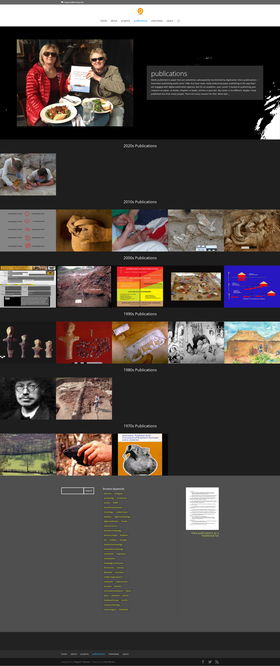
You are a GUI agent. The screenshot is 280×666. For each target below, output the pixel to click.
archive (107, 502)
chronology (108, 512)
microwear (119, 572)
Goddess (113, 540)
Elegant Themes (82, 661)
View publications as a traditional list (205, 534)
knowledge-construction (113, 563)
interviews (157, 21)
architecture (122, 498)
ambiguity (118, 493)
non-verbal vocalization (113, 591)
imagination (121, 553)
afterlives (108, 493)
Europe (124, 521)
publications (140, 21)
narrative (107, 586)
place (106, 595)
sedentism (115, 595)
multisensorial (121, 581)
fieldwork (124, 535)
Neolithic (117, 586)
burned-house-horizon (113, 507)
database (108, 516)
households (108, 553)
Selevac (126, 595)
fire (105, 540)
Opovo (128, 591)
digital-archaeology (122, 516)
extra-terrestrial (110, 526)
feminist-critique (110, 535)
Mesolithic (108, 572)
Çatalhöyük (123, 609)
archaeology (109, 498)
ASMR (115, 502)
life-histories (109, 567)
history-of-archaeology (113, 544)
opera (170, 21)
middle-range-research (113, 577)
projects (125, 21)
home (103, 21)
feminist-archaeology (112, 530)
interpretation (109, 558)
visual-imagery (110, 609)
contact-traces (122, 512)
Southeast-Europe (111, 600)
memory (120, 567)
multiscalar (108, 581)
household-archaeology (113, 549)
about (114, 21)
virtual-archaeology (112, 605)
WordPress (109, 661)
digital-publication (111, 521)
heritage (123, 540)
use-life (124, 600)
